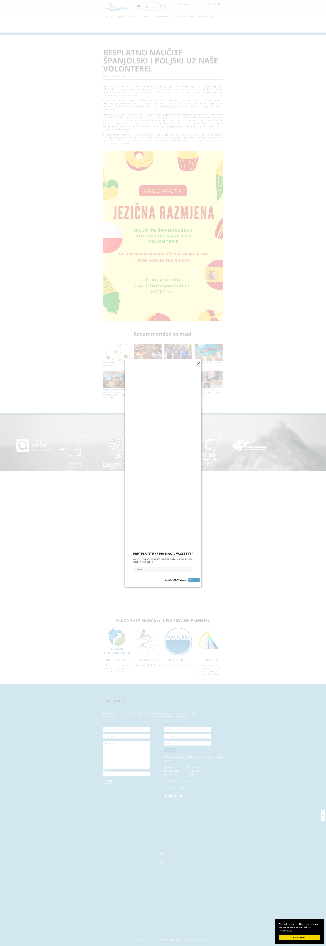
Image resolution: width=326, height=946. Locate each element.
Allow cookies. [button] (299, 937)
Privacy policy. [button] (286, 931)
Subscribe (194, 580)
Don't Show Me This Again (175, 580)
